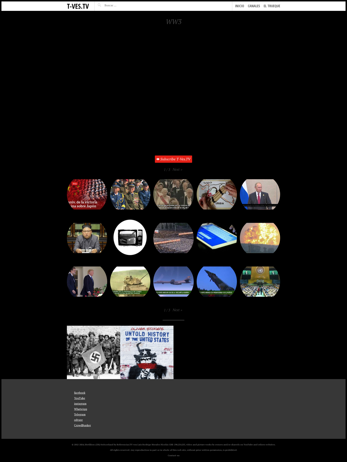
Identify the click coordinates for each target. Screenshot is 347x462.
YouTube (79, 398)
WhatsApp (80, 409)
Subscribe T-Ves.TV (175, 159)
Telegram (79, 414)
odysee (78, 420)
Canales (254, 5)
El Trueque (272, 5)
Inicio (239, 5)
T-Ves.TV (78, 6)
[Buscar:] (119, 5)
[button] (177, 169)
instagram (80, 403)
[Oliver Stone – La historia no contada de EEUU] (147, 352)
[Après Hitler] (93, 352)
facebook (79, 392)
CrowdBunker (82, 425)
